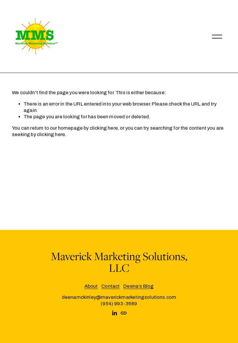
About (91, 286)
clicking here (104, 128)
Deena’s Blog (138, 286)
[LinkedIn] (114, 313)
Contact (110, 286)
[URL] (124, 313)
